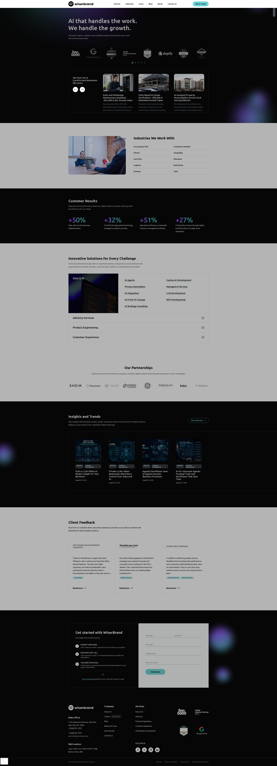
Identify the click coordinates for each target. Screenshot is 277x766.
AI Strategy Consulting (136, 306)
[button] (132, 63)
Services (117, 4)
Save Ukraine (109, 731)
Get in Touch (200, 4)
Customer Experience (143, 726)
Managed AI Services (177, 286)
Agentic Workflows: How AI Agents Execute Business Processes (155, 474)
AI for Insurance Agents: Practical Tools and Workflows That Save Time (188, 475)
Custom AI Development (178, 280)
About (160, 4)
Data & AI (139, 712)
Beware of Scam (110, 726)
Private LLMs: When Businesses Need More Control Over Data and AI (120, 475)
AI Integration (132, 293)
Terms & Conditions (170, 762)
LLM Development (175, 293)
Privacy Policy (184, 762)
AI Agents (130, 280)
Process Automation (135, 286)
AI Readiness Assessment (145, 731)
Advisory (139, 717)
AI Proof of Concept (135, 299)
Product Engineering (143, 721)
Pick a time (86, 679)
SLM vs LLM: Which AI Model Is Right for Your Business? (87, 474)
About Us (108, 712)
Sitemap (159, 762)
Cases (141, 4)
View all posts (197, 420)
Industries (130, 4)
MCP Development (176, 299)
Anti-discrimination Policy (200, 762)
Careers (107, 717)
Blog (150, 4)
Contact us (172, 4)
